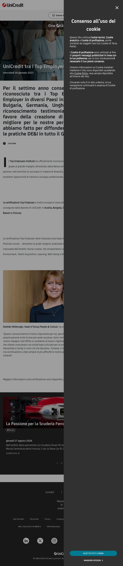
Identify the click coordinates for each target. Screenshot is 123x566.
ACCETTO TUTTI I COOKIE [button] (93, 553)
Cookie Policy (81, 73)
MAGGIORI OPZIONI (92, 560)
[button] (117, 8)
